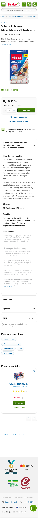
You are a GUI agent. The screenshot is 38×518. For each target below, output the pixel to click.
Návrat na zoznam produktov (14, 434)
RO (22, 512)
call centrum (8, 286)
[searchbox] (19, 10)
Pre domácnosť (8, 339)
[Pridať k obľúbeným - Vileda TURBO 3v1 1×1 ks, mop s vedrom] (34, 371)
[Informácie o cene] (15, 101)
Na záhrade (7, 353)
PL (19, 512)
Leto (20, 348)
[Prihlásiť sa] (29, 4)
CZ (17, 512)
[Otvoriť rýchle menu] (3, 4)
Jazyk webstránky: (8, 507)
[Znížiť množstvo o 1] (5, 110)
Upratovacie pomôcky (11, 344)
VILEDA (4, 22)
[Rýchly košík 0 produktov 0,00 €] (35, 4)
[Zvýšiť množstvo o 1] (14, 110)
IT (25, 512)
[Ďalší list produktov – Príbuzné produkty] (34, 418)
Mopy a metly (8, 348)
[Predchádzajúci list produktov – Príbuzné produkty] (28, 418)
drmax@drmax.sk (11, 502)
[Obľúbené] (24, 4)
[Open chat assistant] (33, 508)
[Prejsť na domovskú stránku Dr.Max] (13, 4)
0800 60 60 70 (29, 502)
